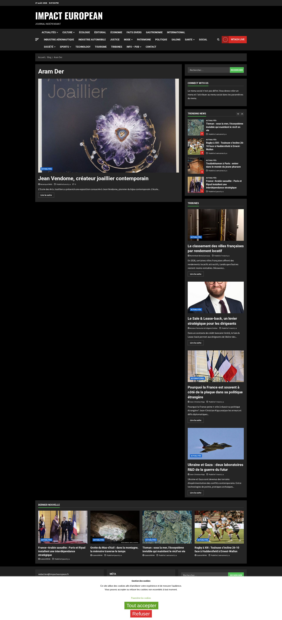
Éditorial (100, 32)
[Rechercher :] (209, 70)
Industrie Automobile (92, 39)
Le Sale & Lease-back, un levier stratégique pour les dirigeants (216, 297)
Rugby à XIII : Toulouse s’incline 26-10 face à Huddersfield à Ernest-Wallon (196, 146)
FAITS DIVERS (134, 32)
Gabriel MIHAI (45, 559)
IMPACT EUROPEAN (69, 15)
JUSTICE (115, 39)
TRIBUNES (116, 46)
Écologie (84, 32)
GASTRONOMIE (154, 32)
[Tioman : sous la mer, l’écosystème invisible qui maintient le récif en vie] (167, 527)
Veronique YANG (46, 184)
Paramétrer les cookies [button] (141, 598)
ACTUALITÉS (49, 32)
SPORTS (64, 46)
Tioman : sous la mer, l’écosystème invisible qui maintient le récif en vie (196, 127)
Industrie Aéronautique (59, 39)
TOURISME (101, 46)
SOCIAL (203, 39)
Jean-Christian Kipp (197, 402)
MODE (127, 39)
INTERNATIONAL (176, 32)
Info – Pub (133, 46)
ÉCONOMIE (116, 32)
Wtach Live (238, 39)
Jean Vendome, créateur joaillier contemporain (93, 178)
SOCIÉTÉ (48, 46)
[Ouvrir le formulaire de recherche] (218, 39)
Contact (151, 46)
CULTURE (67, 32)
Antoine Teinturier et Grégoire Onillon (204, 328)
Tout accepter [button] (141, 605)
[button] (37, 39)
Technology (82, 46)
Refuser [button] (141, 613)
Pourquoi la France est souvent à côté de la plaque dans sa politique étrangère (216, 366)
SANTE (188, 39)
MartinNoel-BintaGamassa (200, 256)
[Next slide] (242, 114)
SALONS (176, 39)
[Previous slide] (238, 114)
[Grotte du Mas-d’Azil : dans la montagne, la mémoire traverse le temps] (115, 527)
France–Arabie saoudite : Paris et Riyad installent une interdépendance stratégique (196, 185)
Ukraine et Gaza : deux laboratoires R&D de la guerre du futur (216, 443)
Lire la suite (47, 194)
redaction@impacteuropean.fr (53, 574)
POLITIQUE (161, 39)
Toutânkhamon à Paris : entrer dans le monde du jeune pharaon (196, 166)
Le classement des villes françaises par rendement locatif (216, 225)
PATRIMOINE (144, 39)
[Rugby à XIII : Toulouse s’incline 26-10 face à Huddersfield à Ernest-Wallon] (219, 527)
